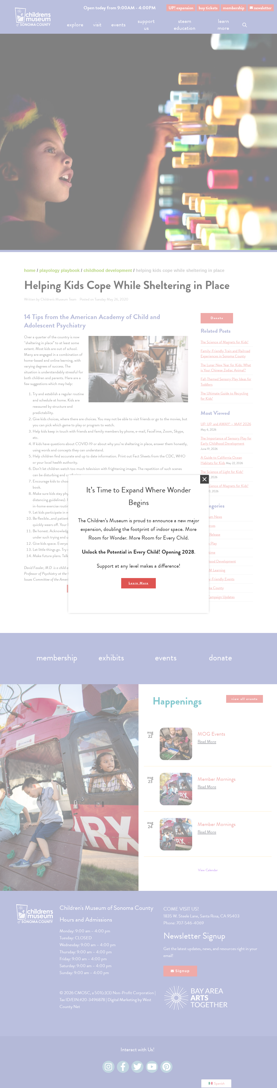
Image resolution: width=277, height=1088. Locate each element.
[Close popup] (204, 479)
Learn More (138, 583)
